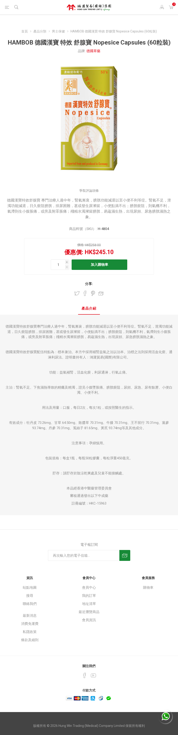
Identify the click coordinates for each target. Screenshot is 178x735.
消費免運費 (29, 624)
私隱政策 (30, 632)
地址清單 (89, 604)
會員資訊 (89, 620)
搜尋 (29, 596)
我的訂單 (89, 596)
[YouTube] (93, 675)
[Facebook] (84, 675)
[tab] (89, 309)
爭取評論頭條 (89, 190)
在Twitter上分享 (76, 293)
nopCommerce (98, 721)
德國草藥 (93, 51)
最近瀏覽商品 (89, 612)
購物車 (148, 587)
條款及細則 (29, 640)
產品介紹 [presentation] (89, 308)
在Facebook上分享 (85, 293)
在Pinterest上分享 (93, 293)
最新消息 (30, 616)
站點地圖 (30, 587)
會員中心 (89, 587)
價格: (80, 245)
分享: (89, 284)
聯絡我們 (30, 604)
